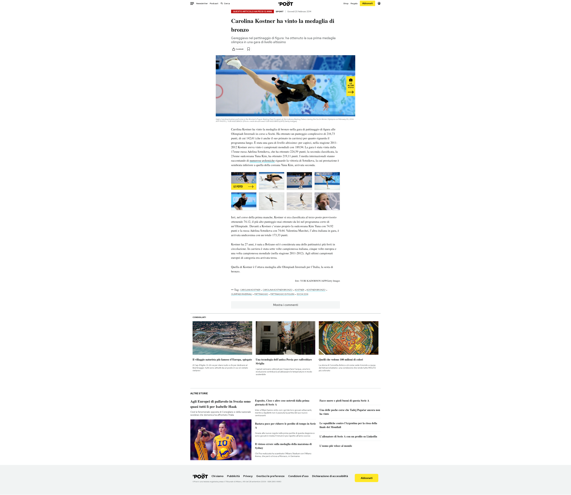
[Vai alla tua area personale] (379, 3)
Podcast (214, 3)
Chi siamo (217, 476)
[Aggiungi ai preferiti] (248, 49)
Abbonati (367, 3)
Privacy (248, 476)
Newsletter (202, 3)
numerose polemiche (262, 160)
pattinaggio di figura (282, 294)
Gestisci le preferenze (270, 476)
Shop (346, 3)
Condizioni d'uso (298, 476)
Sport (280, 11)
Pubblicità (233, 476)
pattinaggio (261, 294)
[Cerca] (222, 3)
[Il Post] (285, 3)
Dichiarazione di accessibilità (330, 476)
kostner (299, 289)
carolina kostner (250, 289)
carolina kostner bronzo (277, 289)
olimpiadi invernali (241, 294)
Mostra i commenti (285, 305)
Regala (354, 3)
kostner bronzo (316, 289)
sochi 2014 (302, 294)
